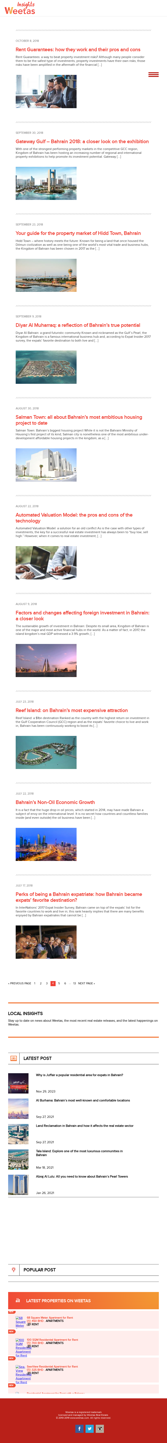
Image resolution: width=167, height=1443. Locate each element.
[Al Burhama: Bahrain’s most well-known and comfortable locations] (18, 1118)
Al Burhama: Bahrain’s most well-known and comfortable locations (83, 1100)
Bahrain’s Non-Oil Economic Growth (55, 802)
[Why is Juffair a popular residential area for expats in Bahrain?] (18, 1093)
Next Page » (86, 983)
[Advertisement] (82, 1235)
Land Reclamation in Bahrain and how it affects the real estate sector (84, 1126)
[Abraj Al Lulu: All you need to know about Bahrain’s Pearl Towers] (18, 1194)
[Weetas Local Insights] (19, 7)
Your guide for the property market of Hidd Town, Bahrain (78, 233)
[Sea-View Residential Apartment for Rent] (24, 1351)
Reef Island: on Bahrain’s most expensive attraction (72, 710)
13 (74, 983)
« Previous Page (19, 983)
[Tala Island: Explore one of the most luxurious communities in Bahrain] (18, 1169)
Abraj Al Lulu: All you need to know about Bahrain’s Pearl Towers (82, 1177)
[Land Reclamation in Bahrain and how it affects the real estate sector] (18, 1143)
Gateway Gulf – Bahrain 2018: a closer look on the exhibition (82, 142)
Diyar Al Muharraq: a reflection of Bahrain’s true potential (78, 325)
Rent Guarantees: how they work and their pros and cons (78, 50)
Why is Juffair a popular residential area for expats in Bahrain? (79, 1075)
